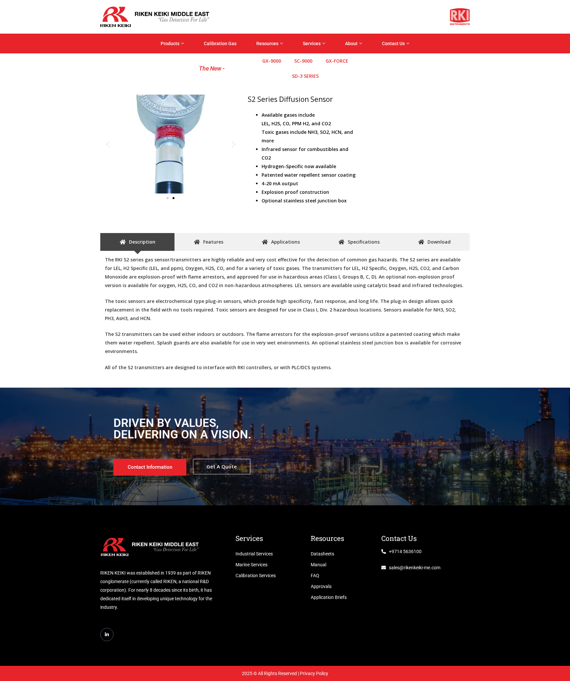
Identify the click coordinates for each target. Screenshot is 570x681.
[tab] (137, 242)
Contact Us (393, 43)
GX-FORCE (337, 61)
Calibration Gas (220, 43)
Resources (267, 43)
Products (170, 43)
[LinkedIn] (106, 634)
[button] (108, 144)
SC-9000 (303, 61)
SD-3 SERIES (305, 76)
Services (312, 43)
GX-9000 (271, 61)
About (351, 43)
